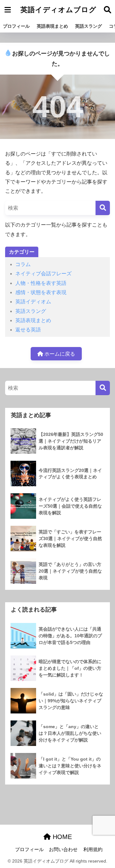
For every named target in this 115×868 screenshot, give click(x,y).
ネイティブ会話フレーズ (43, 273)
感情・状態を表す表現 (40, 292)
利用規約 (93, 849)
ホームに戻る (59, 354)
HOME (61, 836)
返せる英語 (28, 329)
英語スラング (88, 26)
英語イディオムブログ (58, 10)
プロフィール (16, 26)
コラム (23, 264)
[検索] (103, 208)
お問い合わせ (63, 849)
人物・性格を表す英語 (40, 283)
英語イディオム (33, 301)
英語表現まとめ (52, 26)
